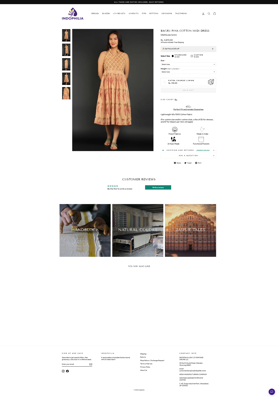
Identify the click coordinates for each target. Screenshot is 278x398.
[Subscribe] (90, 364)
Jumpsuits (133, 13)
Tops (144, 13)
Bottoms (153, 13)
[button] (272, 392)
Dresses (95, 13)
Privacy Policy (145, 367)
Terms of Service (146, 364)
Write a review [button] (158, 187)
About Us (143, 370)
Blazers (106, 13)
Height (170, 69)
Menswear (166, 13)
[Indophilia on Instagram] (63, 371)
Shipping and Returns (188, 150)
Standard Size (181, 56)
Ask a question (188, 156)
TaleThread (181, 13)
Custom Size (198, 56)
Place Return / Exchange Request (152, 360)
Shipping (143, 354)
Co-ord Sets (119, 13)
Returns (143, 357)
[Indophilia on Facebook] (67, 371)
